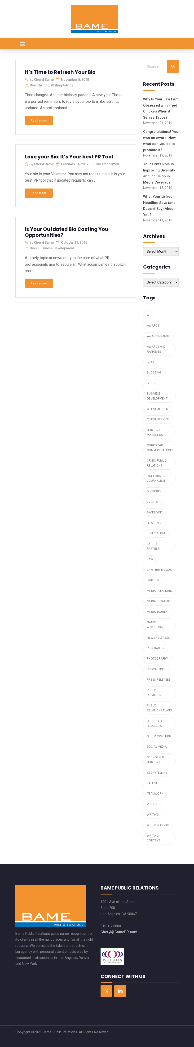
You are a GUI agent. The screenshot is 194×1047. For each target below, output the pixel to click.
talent (152, 783)
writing (153, 814)
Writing (43, 85)
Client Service (158, 419)
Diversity (154, 491)
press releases (159, 679)
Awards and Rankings (156, 349)
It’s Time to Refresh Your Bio (60, 72)
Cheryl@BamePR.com (119, 932)
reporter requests (154, 723)
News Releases (158, 637)
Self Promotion (159, 736)
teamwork (155, 793)
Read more (39, 120)
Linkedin (153, 580)
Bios (33, 85)
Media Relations (159, 591)
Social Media (157, 746)
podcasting (156, 669)
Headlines (154, 523)
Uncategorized (107, 164)
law (150, 559)
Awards (153, 325)
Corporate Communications (160, 448)
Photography (157, 658)
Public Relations (154, 693)
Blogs (151, 383)
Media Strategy (159, 601)
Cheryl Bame (44, 79)
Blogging (154, 372)
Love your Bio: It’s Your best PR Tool (69, 156)
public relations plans (159, 708)
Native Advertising (156, 625)
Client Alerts (157, 409)
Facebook (154, 512)
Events (152, 501)
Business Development (56, 248)
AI (148, 315)
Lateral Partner (153, 546)
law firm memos (159, 569)
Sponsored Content (155, 760)
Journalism (156, 533)
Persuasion (156, 648)
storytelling (157, 772)
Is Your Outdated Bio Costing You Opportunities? (66, 232)
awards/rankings (160, 336)
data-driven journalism (156, 478)
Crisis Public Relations (156, 463)
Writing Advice (62, 85)
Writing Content (153, 838)
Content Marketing (155, 432)
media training (158, 612)
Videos (152, 804)
